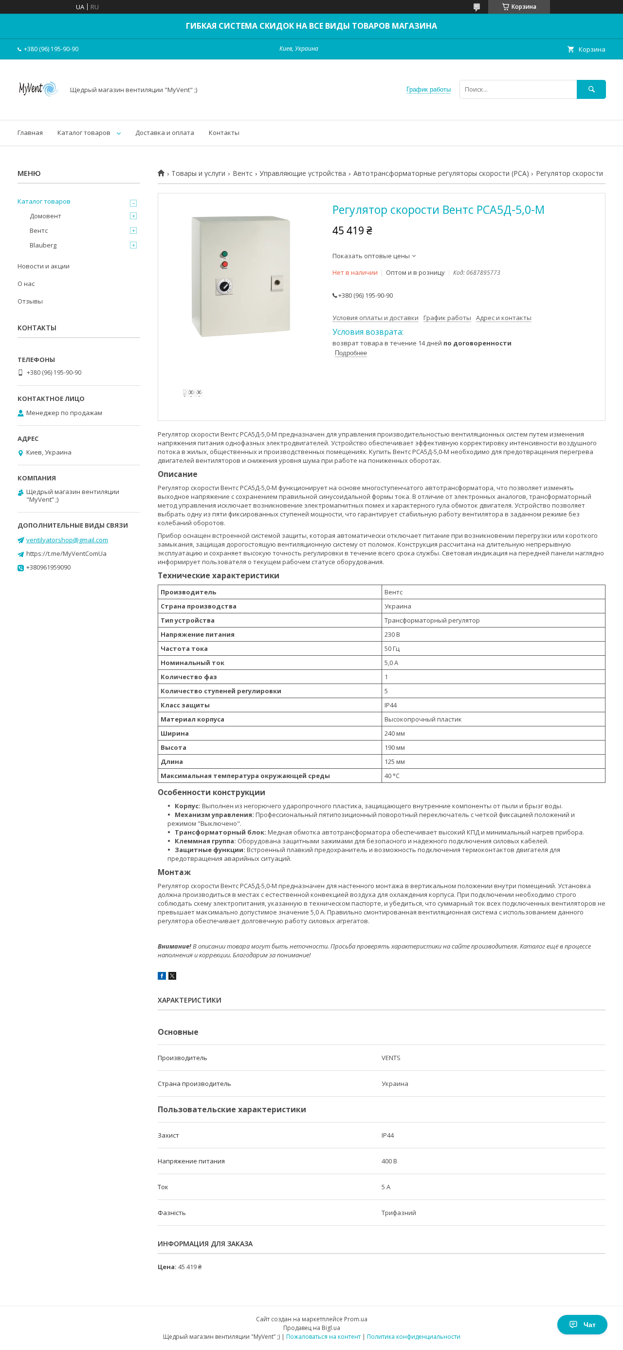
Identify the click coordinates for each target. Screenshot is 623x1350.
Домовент (45, 215)
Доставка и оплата (164, 132)
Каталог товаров (83, 132)
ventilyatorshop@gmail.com (67, 540)
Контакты (224, 132)
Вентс (243, 173)
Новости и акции (44, 266)
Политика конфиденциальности (413, 1336)
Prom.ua (355, 1319)
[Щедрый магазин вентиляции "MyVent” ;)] (38, 107)
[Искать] (591, 89)
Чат (590, 1325)
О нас (26, 283)
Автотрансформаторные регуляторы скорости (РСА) (441, 173)
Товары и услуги (198, 173)
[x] (172, 977)
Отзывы (30, 301)
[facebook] (162, 977)
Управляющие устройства (302, 173)
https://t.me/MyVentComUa (66, 553)
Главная (30, 132)
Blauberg (43, 245)
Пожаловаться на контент (323, 1336)
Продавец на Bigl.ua (311, 1328)
